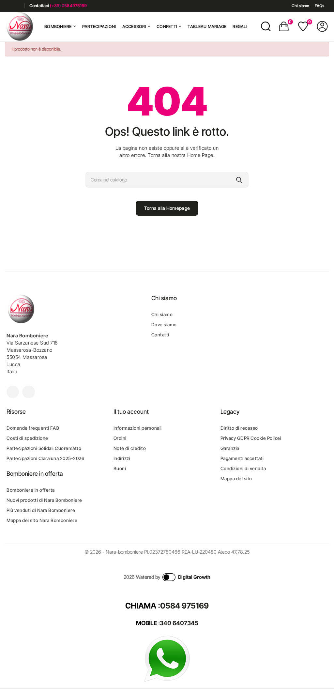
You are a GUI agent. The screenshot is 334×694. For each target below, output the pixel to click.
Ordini (120, 438)
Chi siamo (300, 5)
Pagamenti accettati (242, 458)
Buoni (120, 468)
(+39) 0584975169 (68, 5)
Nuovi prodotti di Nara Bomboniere (44, 500)
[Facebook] (7, 5)
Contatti (160, 334)
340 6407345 (179, 623)
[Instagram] (17, 5)
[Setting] (322, 26)
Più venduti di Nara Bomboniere (41, 510)
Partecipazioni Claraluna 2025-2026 (45, 458)
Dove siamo (164, 324)
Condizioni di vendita (243, 468)
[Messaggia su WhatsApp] (167, 658)
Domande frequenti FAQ (33, 428)
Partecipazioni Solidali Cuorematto (44, 448)
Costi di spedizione (27, 438)
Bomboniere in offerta (31, 490)
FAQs (319, 5)
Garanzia (229, 448)
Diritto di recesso (239, 428)
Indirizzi (122, 458)
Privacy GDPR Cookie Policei (250, 438)
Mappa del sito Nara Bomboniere (42, 520)
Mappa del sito (236, 478)
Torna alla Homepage (167, 208)
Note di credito (130, 448)
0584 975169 (184, 605)
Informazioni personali (138, 428)
